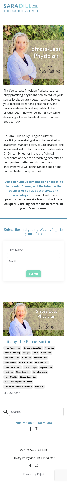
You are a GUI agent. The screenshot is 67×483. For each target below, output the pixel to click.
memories (26, 357)
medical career (11, 357)
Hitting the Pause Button (27, 341)
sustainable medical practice (18, 386)
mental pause (40, 357)
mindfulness (10, 362)
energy (26, 353)
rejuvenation (46, 367)
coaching (49, 348)
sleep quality (10, 377)
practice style (30, 367)
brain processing (12, 348)
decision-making (12, 353)
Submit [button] (33, 273)
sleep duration (40, 372)
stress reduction (28, 377)
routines (8, 372)
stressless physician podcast (18, 382)
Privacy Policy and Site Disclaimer (33, 458)
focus (35, 353)
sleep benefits (23, 372)
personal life (41, 362)
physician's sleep (12, 367)
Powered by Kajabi (33, 474)
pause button (25, 362)
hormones (46, 353)
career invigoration (33, 348)
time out (39, 386)
